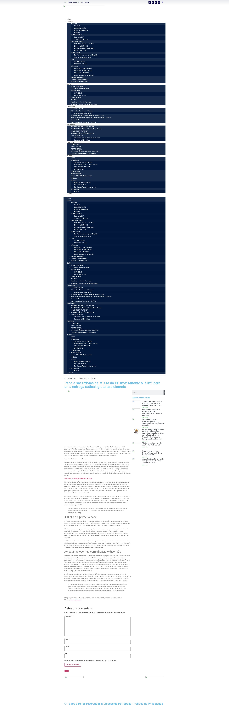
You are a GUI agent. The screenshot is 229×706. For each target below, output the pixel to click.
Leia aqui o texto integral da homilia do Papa (78, 478)
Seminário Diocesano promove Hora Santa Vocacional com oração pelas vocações (153, 422)
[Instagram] (153, 2)
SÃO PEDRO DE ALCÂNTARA (83, 162)
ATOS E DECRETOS (80, 95)
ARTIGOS (73, 180)
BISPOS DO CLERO (80, 50)
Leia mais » (145, 407)
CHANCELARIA (75, 91)
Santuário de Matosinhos (82, 140)
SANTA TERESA (79, 169)
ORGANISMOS (71, 106)
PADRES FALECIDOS (80, 64)
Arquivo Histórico (110, 679)
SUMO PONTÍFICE (76, 35)
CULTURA (74, 178)
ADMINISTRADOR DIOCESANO (84, 48)
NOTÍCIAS (70, 156)
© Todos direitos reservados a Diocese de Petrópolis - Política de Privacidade (113, 703)
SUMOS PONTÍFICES (81, 39)
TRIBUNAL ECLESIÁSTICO (79, 79)
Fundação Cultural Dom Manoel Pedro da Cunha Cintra (87, 115)
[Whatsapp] (156, 2)
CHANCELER (78, 93)
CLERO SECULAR (79, 62)
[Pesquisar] (164, 392)
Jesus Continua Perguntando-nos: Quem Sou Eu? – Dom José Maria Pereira (153, 461)
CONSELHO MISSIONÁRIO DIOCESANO (83, 153)
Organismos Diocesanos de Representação (84, 104)
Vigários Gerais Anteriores (82, 57)
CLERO (73, 59)
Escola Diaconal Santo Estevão (84, 75)
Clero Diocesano (90, 682)
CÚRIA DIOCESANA (77, 86)
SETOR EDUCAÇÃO (77, 109)
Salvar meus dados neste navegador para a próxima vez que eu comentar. (91, 660)
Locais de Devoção (77, 135)
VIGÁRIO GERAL (76, 53)
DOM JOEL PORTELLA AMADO (84, 44)
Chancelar (88, 688)
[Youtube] (159, 2)
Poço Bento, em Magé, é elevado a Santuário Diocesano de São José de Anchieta (152, 412)
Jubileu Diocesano (76, 147)
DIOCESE (70, 21)
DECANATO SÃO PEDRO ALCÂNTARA (82, 126)
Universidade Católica (112, 684)
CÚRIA (69, 84)
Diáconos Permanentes (92, 684)
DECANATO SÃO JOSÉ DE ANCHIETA (82, 133)
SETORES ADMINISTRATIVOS (80, 88)
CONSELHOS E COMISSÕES (79, 82)
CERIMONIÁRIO (76, 97)
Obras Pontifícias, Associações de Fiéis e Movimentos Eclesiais (91, 118)
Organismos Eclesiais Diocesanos (81, 102)
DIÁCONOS (74, 66)
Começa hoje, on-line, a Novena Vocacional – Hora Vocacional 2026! (152, 453)
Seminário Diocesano (77, 77)
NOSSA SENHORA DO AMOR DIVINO (86, 165)
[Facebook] (149, 2)
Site (65, 653)
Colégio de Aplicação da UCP (83, 113)
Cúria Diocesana (110, 677)
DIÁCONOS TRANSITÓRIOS (83, 68)
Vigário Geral (89, 679)
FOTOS (76, 191)
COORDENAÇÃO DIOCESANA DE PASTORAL (85, 151)
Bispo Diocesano (90, 677)
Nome (67, 639)
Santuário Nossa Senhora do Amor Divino (87, 138)
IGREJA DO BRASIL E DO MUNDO (81, 176)
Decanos (88, 692)
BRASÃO (77, 32)
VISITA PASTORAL (76, 149)
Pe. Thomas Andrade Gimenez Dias (85, 187)
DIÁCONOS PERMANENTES (83, 71)
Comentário (69, 616)
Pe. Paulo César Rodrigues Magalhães (86, 55)
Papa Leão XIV (79, 37)
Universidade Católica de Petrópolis (82, 111)
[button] (162, 2)
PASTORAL (70, 142)
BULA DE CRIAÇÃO (80, 28)
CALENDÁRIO (75, 144)
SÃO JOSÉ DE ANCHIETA (82, 167)
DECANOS (74, 100)
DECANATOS (75, 160)
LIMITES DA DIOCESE (81, 30)
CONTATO (70, 194)
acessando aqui (76, 600)
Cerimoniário (89, 690)
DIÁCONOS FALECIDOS (81, 73)
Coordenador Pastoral (92, 694)
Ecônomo (88, 686)
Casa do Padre (75, 120)
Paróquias (71, 124)
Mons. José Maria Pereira (82, 182)
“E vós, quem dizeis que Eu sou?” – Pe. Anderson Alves (152, 444)
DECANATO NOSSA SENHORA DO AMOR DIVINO (86, 129)
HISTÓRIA (74, 24)
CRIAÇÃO (77, 26)
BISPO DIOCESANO (77, 41)
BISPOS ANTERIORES (81, 46)
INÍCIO (69, 19)
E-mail (67, 646)
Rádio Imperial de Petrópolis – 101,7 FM (83, 122)
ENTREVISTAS (75, 171)
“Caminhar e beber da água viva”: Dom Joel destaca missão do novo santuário (152, 403)
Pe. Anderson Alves (80, 185)
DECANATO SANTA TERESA (79, 131)
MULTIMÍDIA (75, 189)
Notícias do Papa (76, 173)
